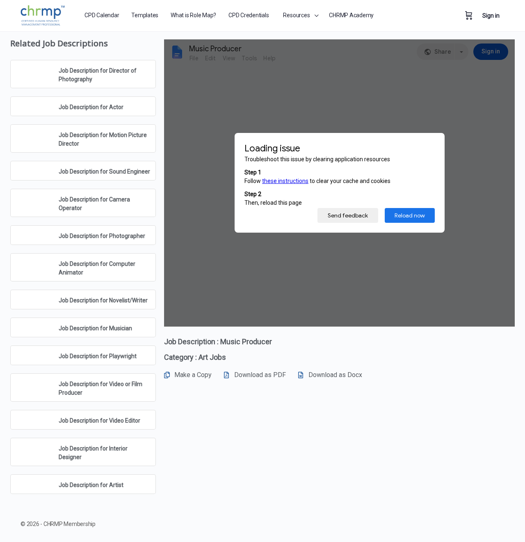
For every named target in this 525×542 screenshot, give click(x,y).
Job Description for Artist (91, 485)
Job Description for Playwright (98, 356)
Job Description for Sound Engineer (104, 171)
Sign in (491, 15)
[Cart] (468, 15)
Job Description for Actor (91, 107)
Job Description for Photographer (102, 236)
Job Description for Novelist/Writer (103, 300)
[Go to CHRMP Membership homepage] (43, 14)
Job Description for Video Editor (99, 420)
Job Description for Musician (95, 328)
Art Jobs (212, 357)
